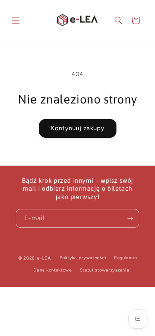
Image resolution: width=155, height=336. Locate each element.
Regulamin (125, 257)
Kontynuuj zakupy (78, 128)
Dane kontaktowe (52, 270)
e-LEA (44, 258)
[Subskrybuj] (130, 218)
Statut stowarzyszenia (105, 270)
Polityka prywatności (83, 257)
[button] (16, 20)
